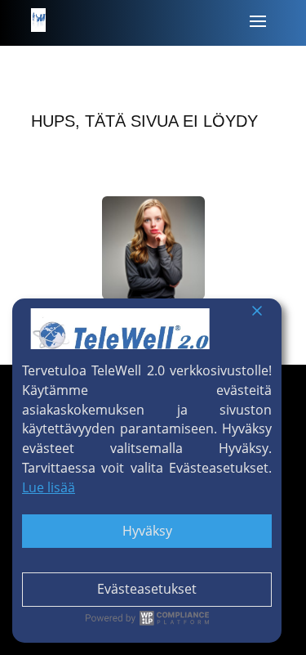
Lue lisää (48, 487)
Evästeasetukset (147, 589)
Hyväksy (147, 531)
